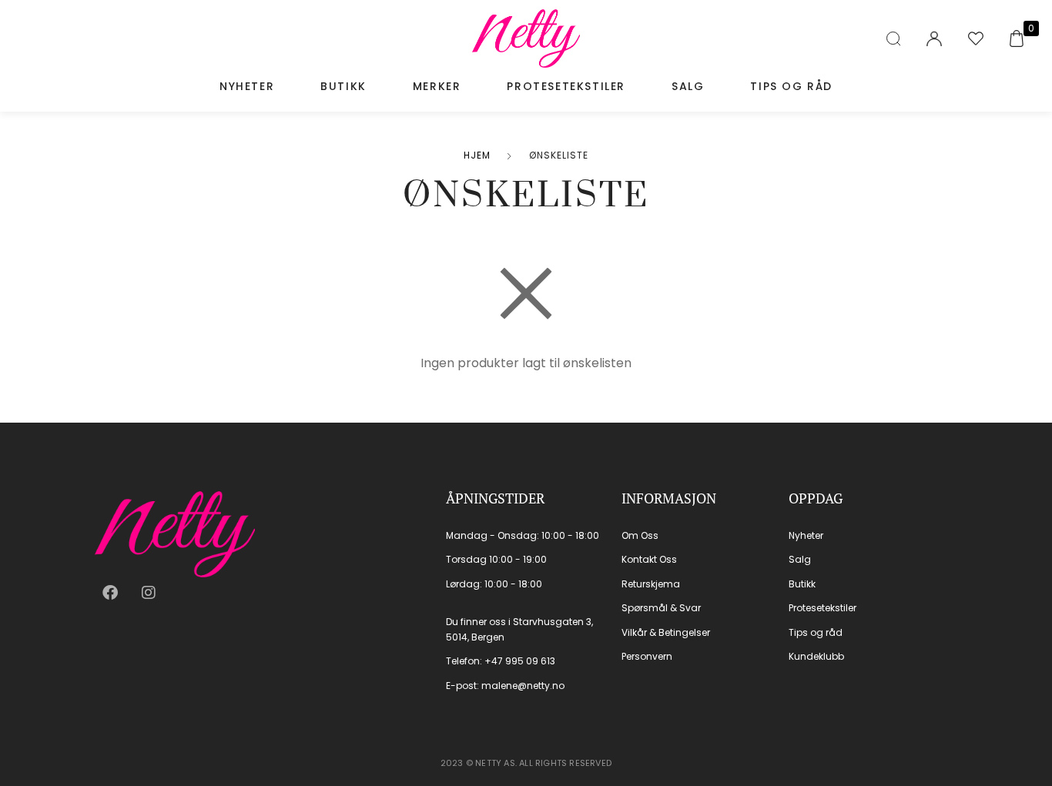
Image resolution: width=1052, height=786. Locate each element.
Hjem (477, 155)
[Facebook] (110, 592)
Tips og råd (791, 86)
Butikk (343, 86)
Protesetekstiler (566, 86)
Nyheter (246, 86)
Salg (688, 86)
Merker (437, 86)
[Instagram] (148, 592)
